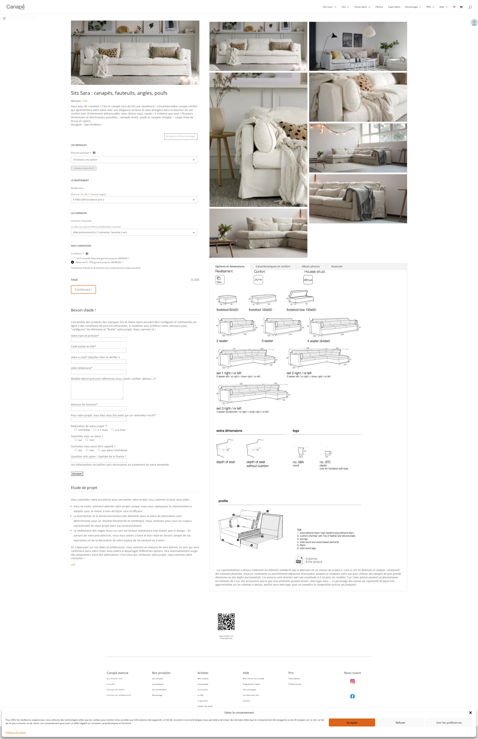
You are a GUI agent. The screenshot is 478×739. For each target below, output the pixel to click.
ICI (89, 194)
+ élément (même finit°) (83, 168)
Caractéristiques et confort (273, 266)
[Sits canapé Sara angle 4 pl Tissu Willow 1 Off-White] (135, 84)
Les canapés (157, 678)
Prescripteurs (294, 678)
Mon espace (203, 678)
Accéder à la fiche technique (180, 136)
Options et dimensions (229, 266)
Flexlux (379, 7)
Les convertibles (159, 689)
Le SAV (200, 695)
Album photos (311, 266)
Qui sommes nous (115, 678)
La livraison (203, 689)
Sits (344, 7)
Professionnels (295, 684)
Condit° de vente (205, 706)
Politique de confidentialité (119, 695)
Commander (203, 684)
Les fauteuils (157, 684)
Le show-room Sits (251, 695)
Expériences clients (251, 684)
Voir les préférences (449, 722)
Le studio (111, 684)
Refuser (400, 722)
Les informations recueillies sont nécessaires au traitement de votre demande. (120, 464)
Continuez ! (83, 289)
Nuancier (337, 266)
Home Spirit (360, 7)
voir (73, 564)
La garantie (203, 700)
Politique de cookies (16, 732)
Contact (246, 700)
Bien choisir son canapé (253, 678)
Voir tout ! (328, 7)
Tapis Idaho (394, 7)
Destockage (411, 7)
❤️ (454, 7)
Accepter (352, 722)
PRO (428, 7)
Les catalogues (249, 689)
